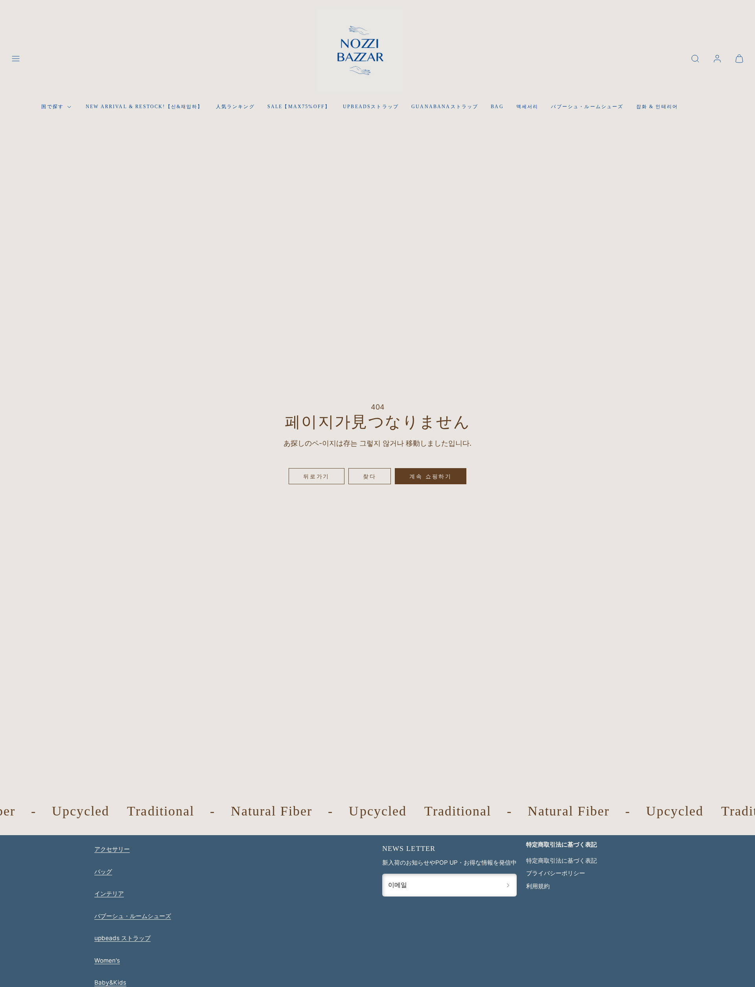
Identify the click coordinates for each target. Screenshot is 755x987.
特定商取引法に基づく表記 (561, 860)
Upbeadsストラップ (371, 106)
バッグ (103, 871)
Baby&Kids (110, 982)
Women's (107, 960)
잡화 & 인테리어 (657, 106)
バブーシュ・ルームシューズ (587, 106)
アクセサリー (112, 849)
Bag (497, 106)
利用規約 (538, 886)
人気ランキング (235, 106)
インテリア (109, 893)
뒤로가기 (316, 476)
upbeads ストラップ (122, 938)
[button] (15, 58)
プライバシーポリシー (555, 873)
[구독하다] (508, 885)
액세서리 (527, 106)
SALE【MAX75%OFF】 (298, 106)
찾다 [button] (369, 476)
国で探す (52, 106)
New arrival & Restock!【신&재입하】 (144, 106)
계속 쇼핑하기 (430, 476)
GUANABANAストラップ (444, 106)
